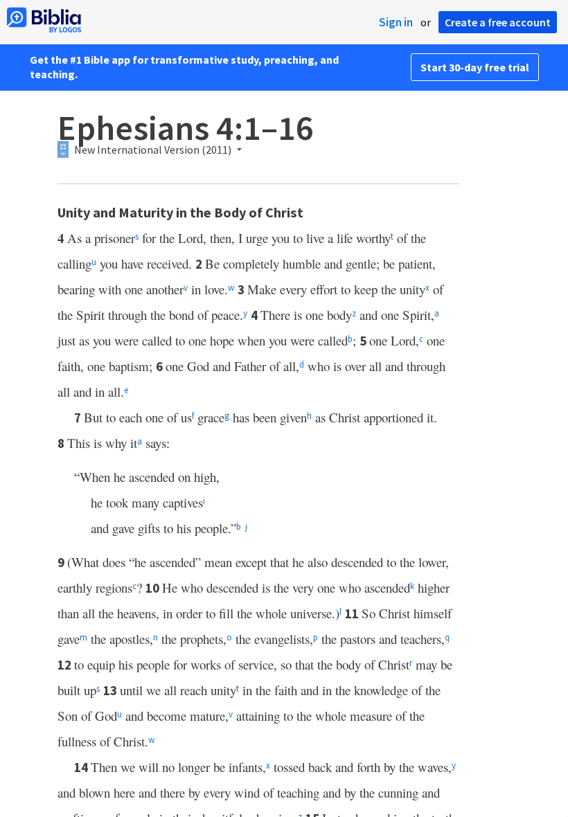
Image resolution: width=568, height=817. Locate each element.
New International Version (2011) (152, 150)
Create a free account (498, 22)
